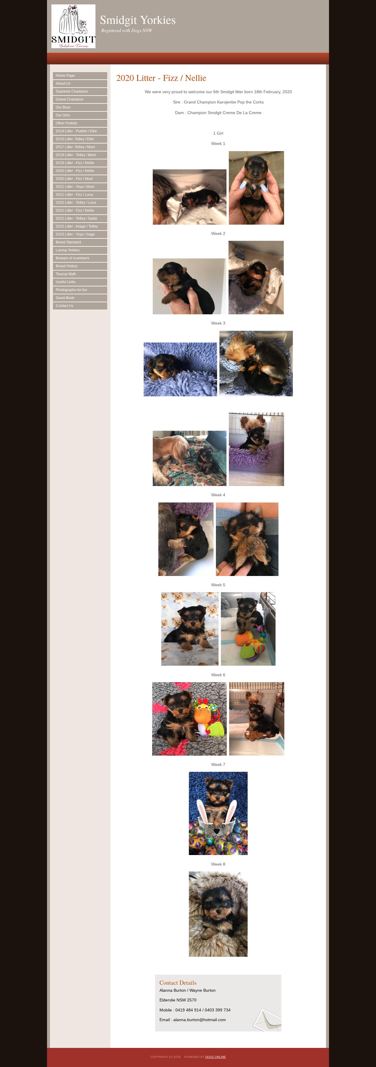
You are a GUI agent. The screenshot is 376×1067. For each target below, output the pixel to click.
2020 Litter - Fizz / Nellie (75, 171)
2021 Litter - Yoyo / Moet (75, 187)
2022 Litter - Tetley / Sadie (76, 218)
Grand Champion (69, 99)
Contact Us (64, 306)
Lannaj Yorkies (68, 250)
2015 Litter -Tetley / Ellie (75, 139)
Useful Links (65, 282)
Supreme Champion (72, 91)
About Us (63, 83)
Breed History (67, 266)
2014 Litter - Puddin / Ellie (76, 131)
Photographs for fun (71, 290)
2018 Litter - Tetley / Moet (76, 155)
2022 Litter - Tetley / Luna (76, 203)
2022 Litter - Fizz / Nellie (75, 210)
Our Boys (63, 107)
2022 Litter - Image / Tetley (77, 226)
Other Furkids (66, 123)
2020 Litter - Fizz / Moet (74, 179)
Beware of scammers (72, 258)
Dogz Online (215, 1056)
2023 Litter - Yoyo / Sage (75, 234)
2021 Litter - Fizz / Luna (74, 195)
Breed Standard (68, 242)
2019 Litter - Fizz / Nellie (75, 163)
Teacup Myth (66, 274)
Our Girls (63, 115)
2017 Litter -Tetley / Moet (75, 147)
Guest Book (65, 298)
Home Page (65, 76)
